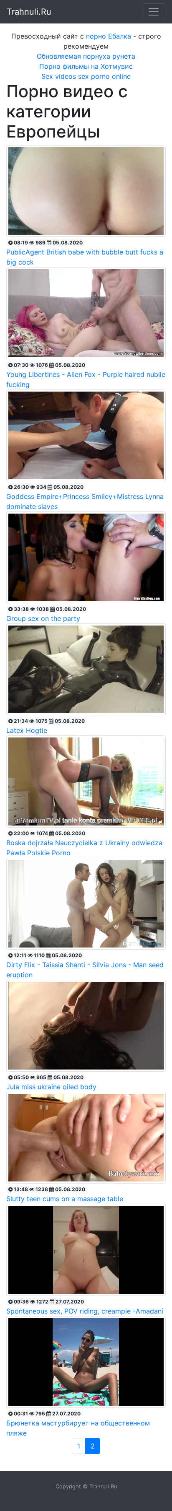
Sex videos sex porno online (86, 76)
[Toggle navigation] (153, 11)
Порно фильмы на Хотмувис (86, 66)
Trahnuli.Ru (29, 12)
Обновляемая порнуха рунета (86, 56)
